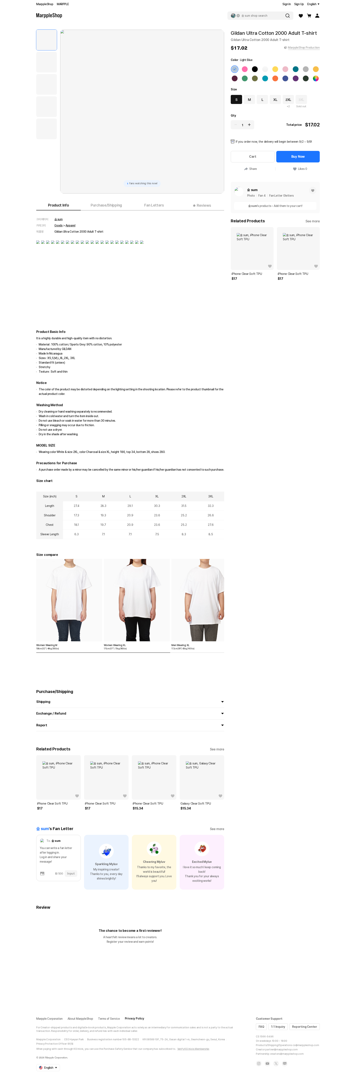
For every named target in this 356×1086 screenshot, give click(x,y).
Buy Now (298, 157)
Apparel (70, 225)
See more (217, 749)
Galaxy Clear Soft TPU (195, 803)
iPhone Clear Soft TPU (52, 803)
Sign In (286, 4)
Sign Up (299, 4)
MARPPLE (63, 4)
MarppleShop (44, 4)
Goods (58, 225)
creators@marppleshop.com (287, 1053)
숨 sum (58, 219)
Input (71, 873)
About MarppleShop (80, 1018)
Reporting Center (304, 1026)
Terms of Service (109, 1018)
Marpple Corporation (49, 1018)
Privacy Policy (134, 1018)
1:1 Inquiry (278, 1026)
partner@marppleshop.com (281, 1049)
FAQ (261, 1026)
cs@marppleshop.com (306, 1045)
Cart (252, 157)
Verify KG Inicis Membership (193, 1049)
